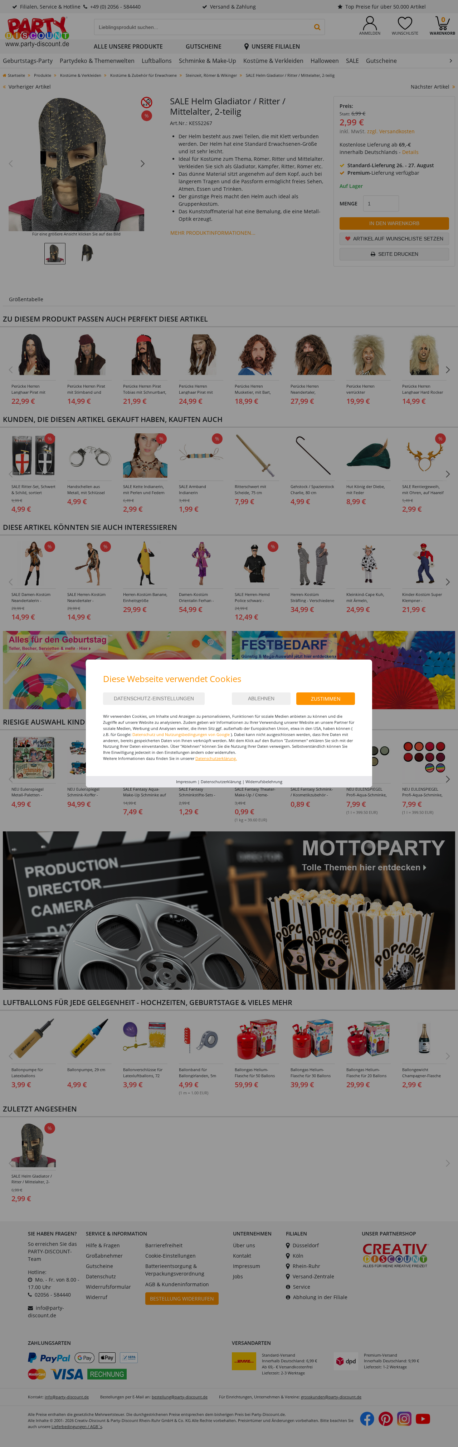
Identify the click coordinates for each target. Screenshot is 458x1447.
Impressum (186, 781)
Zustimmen (326, 698)
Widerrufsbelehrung (263, 781)
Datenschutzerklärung (221, 781)
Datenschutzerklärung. (216, 758)
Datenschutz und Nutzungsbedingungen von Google (181, 734)
